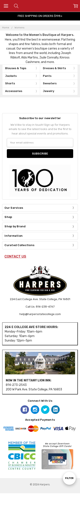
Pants (47, 75)
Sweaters (50, 83)
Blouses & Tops (15, 68)
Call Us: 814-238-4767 (40, 306)
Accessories (13, 91)
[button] (40, 363)
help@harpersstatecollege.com (40, 314)
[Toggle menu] (6, 6)
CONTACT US (15, 256)
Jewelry (48, 91)
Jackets (11, 75)
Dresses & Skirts (54, 68)
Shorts (10, 83)
